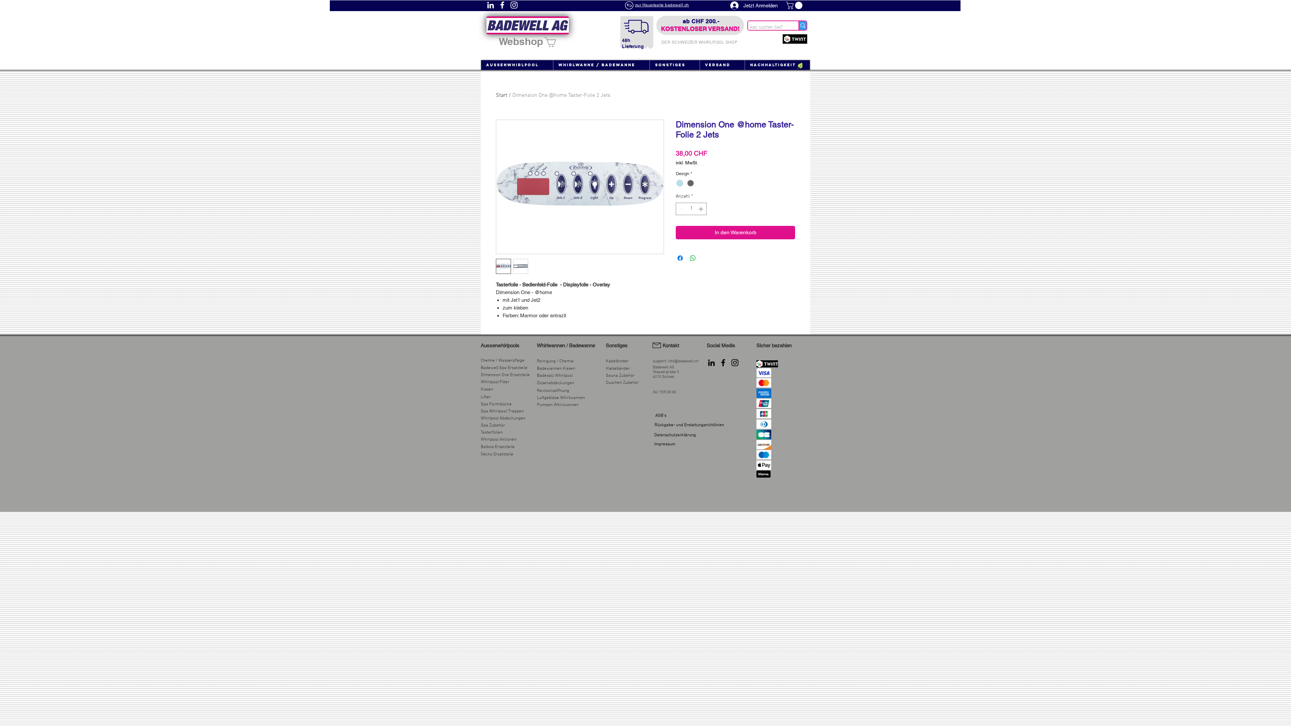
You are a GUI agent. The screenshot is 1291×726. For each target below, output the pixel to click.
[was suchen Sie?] (802, 25)
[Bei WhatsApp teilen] (693, 258)
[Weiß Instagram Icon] (514, 5)
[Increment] (701, 209)
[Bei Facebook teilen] (680, 258)
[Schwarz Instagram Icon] (735, 362)
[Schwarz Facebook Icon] (723, 362)
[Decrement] (681, 209)
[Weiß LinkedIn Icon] (490, 5)
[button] (795, 5)
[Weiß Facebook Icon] (502, 5)
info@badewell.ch (683, 361)
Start (501, 95)
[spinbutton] (691, 209)
